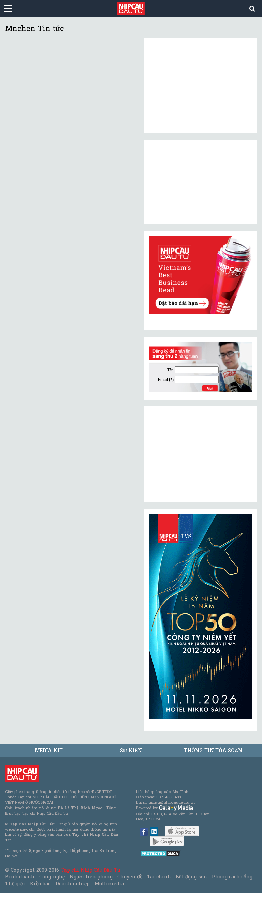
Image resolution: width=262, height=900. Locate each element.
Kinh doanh (19, 876)
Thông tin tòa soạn (213, 750)
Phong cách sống (232, 876)
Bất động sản (191, 876)
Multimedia (109, 883)
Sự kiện (131, 750)
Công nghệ (51, 876)
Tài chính (159, 876)
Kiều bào (40, 883)
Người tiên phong (91, 876)
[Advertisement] (200, 454)
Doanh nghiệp (73, 883)
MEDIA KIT (49, 750)
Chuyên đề (129, 876)
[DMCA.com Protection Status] (160, 853)
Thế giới (15, 883)
